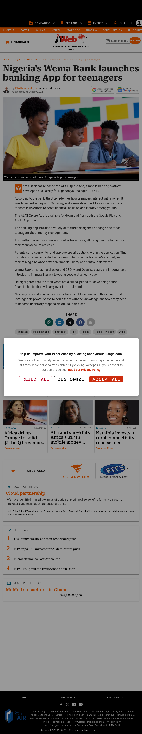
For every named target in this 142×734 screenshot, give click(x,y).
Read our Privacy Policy (84, 370)
